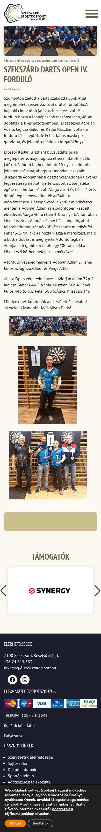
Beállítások (40, 823)
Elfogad (15, 823)
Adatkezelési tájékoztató (29, 782)
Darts (30, 61)
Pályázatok (13, 735)
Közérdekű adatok (20, 725)
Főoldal (9, 61)
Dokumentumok (22, 769)
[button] (97, 590)
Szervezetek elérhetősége (30, 757)
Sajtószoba (17, 763)
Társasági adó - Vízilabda (25, 715)
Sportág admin (21, 775)
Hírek (20, 61)
